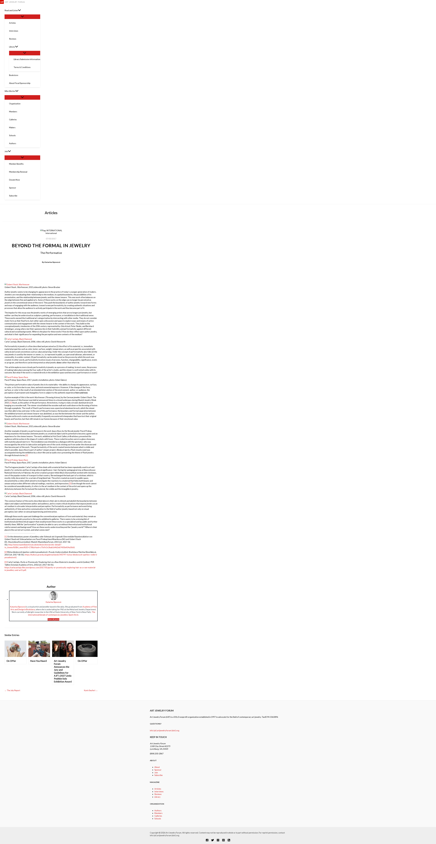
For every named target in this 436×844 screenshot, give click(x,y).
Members (158, 813)
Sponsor (157, 770)
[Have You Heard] (39, 656)
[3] (70, 483)
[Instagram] (218, 841)
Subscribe (158, 775)
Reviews (158, 794)
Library (157, 797)
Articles (157, 789)
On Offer (11, 661)
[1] (11, 402)
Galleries (158, 816)
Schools (157, 818)
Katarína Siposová (52, 262)
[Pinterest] (223, 841)
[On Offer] (15, 656)
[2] (27, 455)
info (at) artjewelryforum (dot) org (164, 730)
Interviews (159, 791)
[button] (19, 10)
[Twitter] (212, 841)
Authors (157, 810)
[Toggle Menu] (22, 16)
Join (156, 772)
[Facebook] (207, 841)
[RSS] (229, 841)
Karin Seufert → (91, 690)
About (157, 767)
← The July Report (12, 690)
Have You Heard (38, 661)
